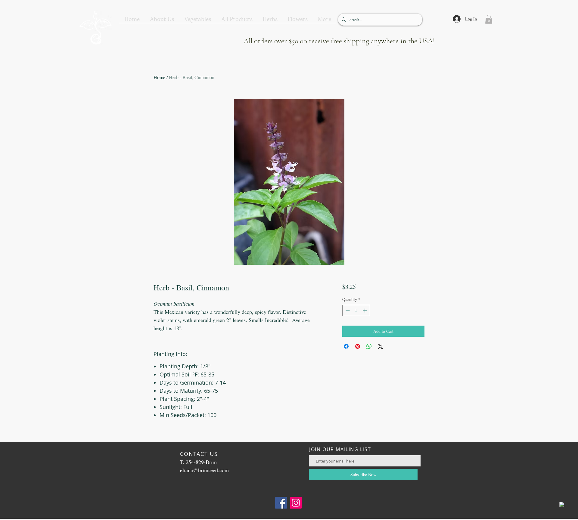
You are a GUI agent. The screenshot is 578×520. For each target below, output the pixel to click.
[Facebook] (281, 503)
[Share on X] (380, 346)
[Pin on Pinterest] (357, 346)
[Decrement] (347, 310)
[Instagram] (296, 503)
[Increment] (365, 310)
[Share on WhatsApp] (369, 346)
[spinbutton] (356, 310)
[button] (162, 19)
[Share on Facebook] (346, 346)
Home (159, 77)
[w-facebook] (561, 504)
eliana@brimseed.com (204, 470)
